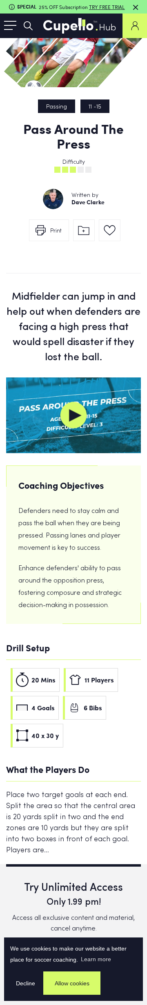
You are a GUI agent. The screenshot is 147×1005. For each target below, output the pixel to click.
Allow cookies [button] (72, 983)
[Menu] (10, 26)
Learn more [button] (96, 959)
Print (56, 231)
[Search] (28, 26)
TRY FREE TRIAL (107, 7)
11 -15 (95, 107)
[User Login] (134, 26)
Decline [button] (25, 983)
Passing (56, 107)
